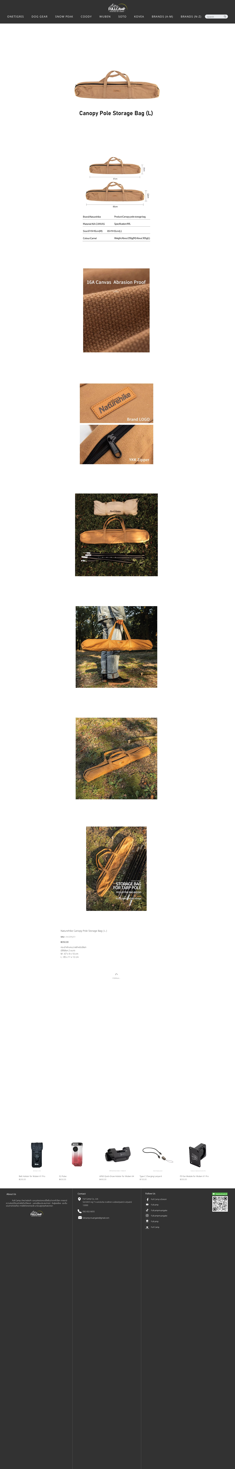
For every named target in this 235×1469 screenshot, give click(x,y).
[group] (117, 1160)
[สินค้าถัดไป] (220, 1154)
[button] (192, 17)
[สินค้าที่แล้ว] (15, 1154)
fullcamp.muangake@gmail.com (96, 1218)
